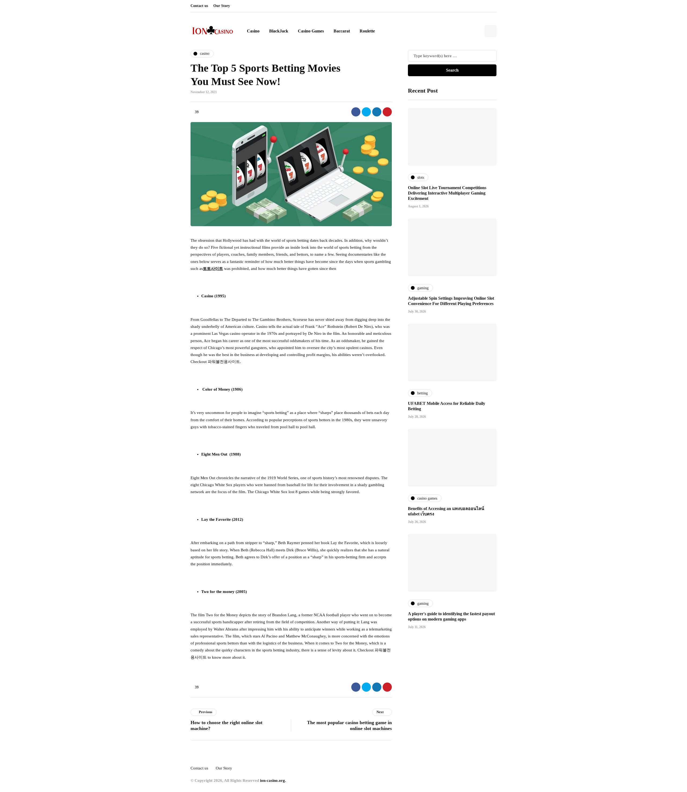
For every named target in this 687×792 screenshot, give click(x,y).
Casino (253, 31)
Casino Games (311, 31)
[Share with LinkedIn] (376, 111)
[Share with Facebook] (355, 111)
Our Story (221, 6)
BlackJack (278, 31)
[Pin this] (387, 111)
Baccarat (342, 31)
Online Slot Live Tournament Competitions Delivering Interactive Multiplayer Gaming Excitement (447, 192)
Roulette (367, 31)
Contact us (199, 6)
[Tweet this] (366, 111)
